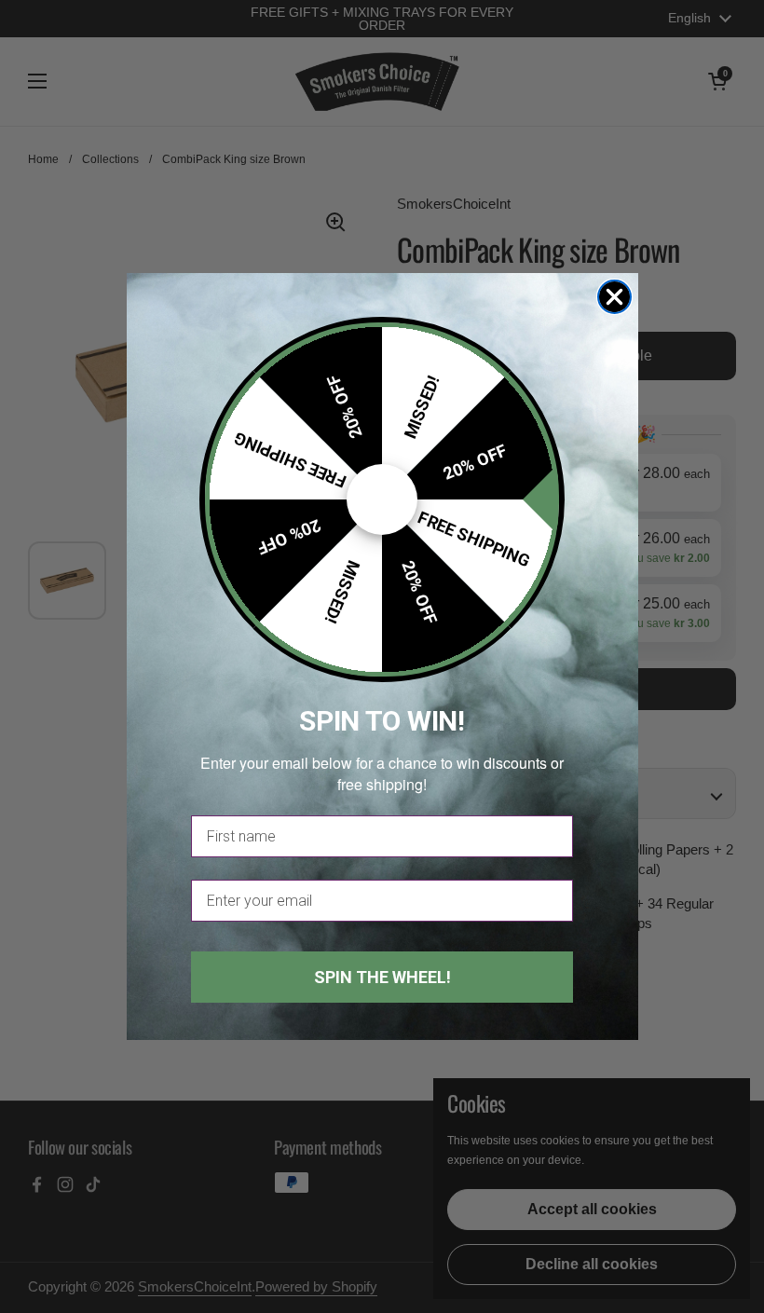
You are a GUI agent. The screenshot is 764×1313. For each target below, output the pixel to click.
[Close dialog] (614, 296)
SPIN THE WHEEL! (382, 977)
